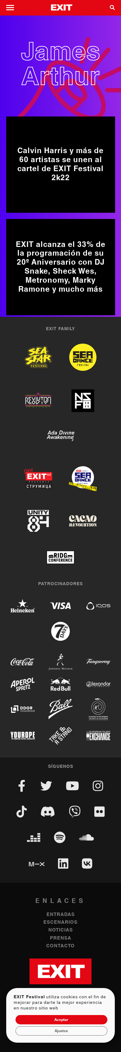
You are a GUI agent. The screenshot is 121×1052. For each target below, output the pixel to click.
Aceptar (61, 1019)
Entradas (61, 914)
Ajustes (61, 1030)
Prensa (60, 938)
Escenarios (60, 922)
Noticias (60, 930)
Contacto (60, 946)
